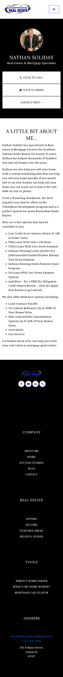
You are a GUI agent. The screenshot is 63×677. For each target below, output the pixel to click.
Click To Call (32, 77)
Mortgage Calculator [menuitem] (31, 592)
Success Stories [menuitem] (31, 462)
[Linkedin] (35, 384)
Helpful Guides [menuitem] (31, 536)
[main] (31, 189)
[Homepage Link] (17, 9)
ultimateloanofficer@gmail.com (32, 636)
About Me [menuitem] (31, 451)
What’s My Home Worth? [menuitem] (31, 586)
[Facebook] (20, 384)
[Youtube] (27, 384)
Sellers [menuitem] (31, 524)
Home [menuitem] (31, 457)
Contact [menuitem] (31, 474)
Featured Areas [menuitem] (31, 530)
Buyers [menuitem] (31, 519)
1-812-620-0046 (31, 641)
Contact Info (30, 102)
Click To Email (33, 90)
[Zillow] (42, 384)
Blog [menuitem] (31, 468)
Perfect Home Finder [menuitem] (31, 581)
